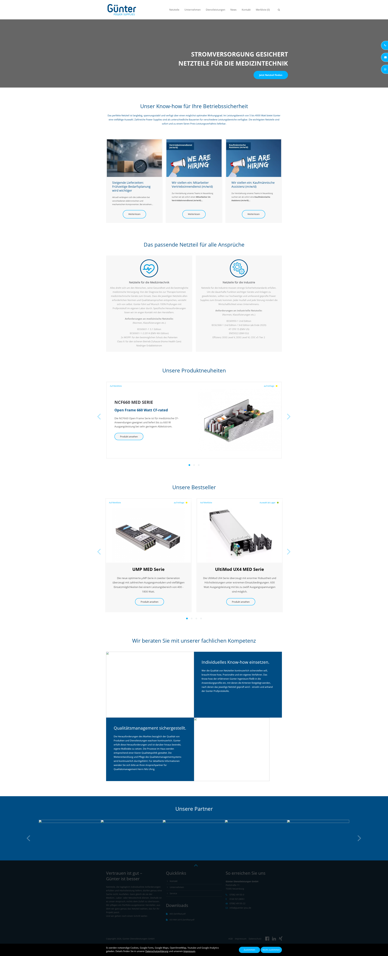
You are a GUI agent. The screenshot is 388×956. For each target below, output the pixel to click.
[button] (189, 465)
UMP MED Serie (148, 569)
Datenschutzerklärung (156, 951)
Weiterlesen (131, 214)
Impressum (189, 951)
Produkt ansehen (129, 436)
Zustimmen (249, 949)
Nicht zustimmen (271, 949)
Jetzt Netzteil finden (270, 74)
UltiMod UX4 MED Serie (239, 569)
